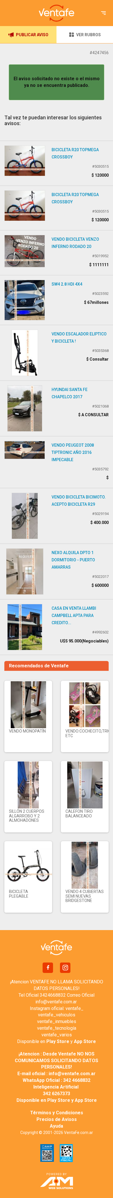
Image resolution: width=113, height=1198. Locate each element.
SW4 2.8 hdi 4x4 (67, 284)
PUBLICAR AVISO (32, 34)
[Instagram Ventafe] (65, 968)
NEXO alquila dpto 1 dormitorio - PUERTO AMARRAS (73, 559)
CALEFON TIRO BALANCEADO (79, 813)
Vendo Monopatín (27, 731)
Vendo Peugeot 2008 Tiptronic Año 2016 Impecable (73, 452)
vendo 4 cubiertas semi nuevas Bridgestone (84, 896)
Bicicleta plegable (18, 893)
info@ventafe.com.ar (56, 1002)
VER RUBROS (88, 34)
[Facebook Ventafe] (48, 968)
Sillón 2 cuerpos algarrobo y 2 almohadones (26, 816)
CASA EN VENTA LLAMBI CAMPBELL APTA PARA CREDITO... (74, 615)
